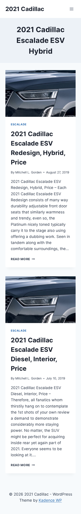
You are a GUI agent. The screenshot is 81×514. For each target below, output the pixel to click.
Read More (23, 259)
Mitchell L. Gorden (28, 172)
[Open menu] (71, 8)
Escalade (19, 124)
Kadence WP (50, 500)
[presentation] (40, 93)
